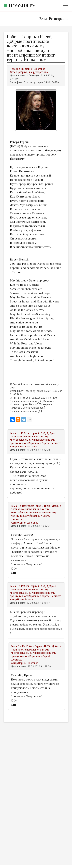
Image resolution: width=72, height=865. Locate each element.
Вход (43, 19)
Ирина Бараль (25, 599)
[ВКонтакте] (12, 419)
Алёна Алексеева (27, 446)
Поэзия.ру (22, 5)
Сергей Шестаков (35, 69)
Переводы (42, 72)
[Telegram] (23, 419)
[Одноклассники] (18, 419)
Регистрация (58, 19)
